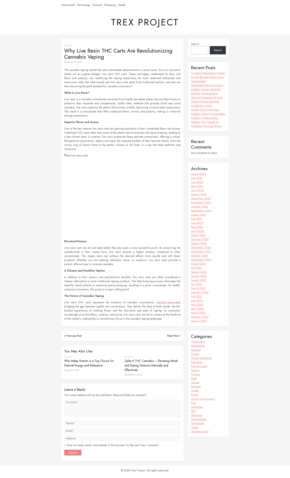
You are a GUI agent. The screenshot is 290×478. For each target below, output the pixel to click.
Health (122, 5)
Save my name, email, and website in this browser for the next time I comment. (113, 445)
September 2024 (201, 260)
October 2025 (199, 207)
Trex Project (145, 22)
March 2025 (198, 235)
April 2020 (197, 309)
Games (195, 383)
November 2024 (201, 252)
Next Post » (173, 336)
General (97, 5)
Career (195, 354)
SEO (193, 411)
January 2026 (199, 194)
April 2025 (197, 231)
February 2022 (200, 292)
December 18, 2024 (73, 61)
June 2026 (197, 182)
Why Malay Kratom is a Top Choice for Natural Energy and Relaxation (89, 363)
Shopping (110, 5)
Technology (83, 5)
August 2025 (198, 215)
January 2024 (199, 272)
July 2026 (196, 178)
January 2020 (199, 321)
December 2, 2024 (133, 374)
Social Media (198, 419)
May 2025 (197, 227)
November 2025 (201, 203)
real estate (197, 407)
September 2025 (201, 211)
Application (198, 342)
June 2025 (197, 223)
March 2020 (198, 313)
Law (193, 403)
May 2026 (197, 186)
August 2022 (198, 280)
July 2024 (196, 268)
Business (196, 350)
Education (197, 362)
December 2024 (201, 248)
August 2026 (198, 174)
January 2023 (198, 276)
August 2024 (198, 264)
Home (194, 395)
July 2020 (196, 296)
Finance (195, 374)
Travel (194, 427)
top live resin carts (168, 302)
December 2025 (201, 199)
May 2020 (197, 305)
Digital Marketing (201, 358)
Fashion (195, 370)
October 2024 (199, 256)
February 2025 (200, 239)
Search (195, 44)
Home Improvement (203, 399)
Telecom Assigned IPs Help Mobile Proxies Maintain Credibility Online (207, 102)
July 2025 (196, 219)
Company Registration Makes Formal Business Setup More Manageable (208, 77)
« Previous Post (73, 336)
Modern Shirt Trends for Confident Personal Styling (206, 124)
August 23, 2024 (71, 370)
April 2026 (197, 190)
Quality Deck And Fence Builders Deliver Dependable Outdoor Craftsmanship (208, 114)
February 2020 (200, 317)
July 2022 (196, 284)
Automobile (68, 5)
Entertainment (199, 366)
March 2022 (198, 288)
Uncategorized (199, 432)
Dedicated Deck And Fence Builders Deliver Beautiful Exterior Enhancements (207, 89)
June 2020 (197, 301)
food (193, 379)
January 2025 (199, 243)
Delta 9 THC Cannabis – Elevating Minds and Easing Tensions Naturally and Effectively (151, 365)
